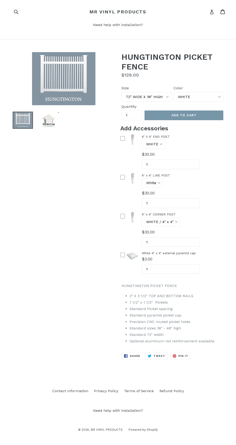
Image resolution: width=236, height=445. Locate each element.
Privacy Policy (106, 391)
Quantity (128, 106)
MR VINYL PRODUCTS (117, 12)
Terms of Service (139, 391)
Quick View (132, 145)
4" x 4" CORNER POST (159, 214)
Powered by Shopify (143, 429)
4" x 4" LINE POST (156, 175)
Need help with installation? (118, 25)
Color (178, 88)
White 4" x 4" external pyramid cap (169, 253)
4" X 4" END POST (156, 136)
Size (125, 88)
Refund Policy (171, 391)
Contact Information (70, 391)
